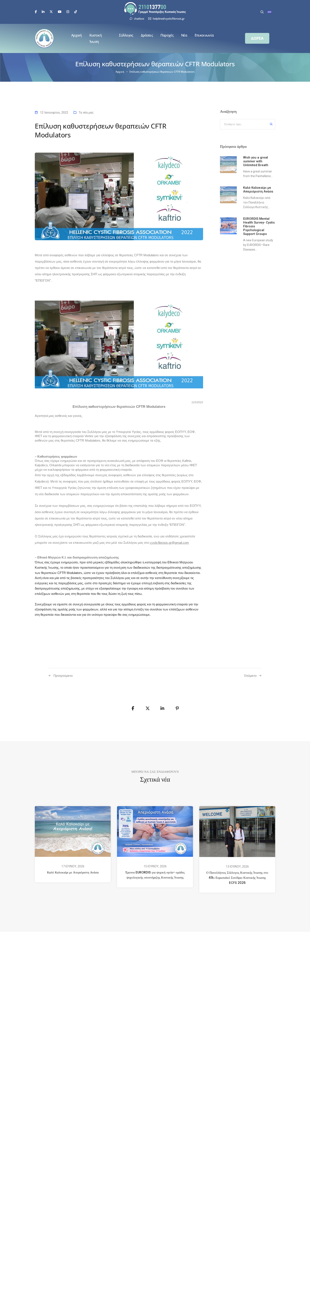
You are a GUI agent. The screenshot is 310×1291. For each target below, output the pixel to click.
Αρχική (76, 35)
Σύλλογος (126, 35)
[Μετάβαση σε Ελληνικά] (270, 12)
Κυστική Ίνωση (95, 38)
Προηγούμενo (63, 676)
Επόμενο (250, 676)
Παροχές (167, 35)
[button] (257, 38)
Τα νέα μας (86, 112)
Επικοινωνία (204, 35)
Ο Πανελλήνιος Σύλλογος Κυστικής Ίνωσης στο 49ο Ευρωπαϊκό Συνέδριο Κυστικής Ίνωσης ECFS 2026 (237, 878)
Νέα (184, 35)
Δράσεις (147, 35)
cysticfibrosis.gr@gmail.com (169, 542)
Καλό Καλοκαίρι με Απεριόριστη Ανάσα (73, 872)
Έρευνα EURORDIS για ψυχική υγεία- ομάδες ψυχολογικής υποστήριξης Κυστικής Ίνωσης (155, 875)
